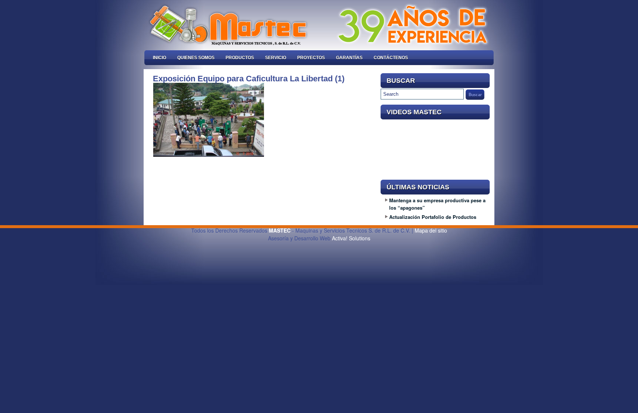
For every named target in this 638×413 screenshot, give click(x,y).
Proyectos (311, 57)
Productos (240, 57)
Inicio (159, 57)
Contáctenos (391, 57)
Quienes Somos (196, 57)
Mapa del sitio (431, 230)
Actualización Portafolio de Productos (432, 216)
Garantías (349, 57)
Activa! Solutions (351, 238)
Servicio (275, 57)
